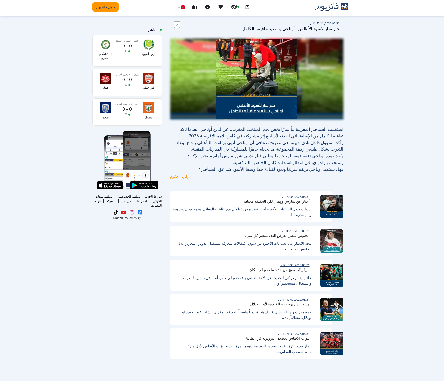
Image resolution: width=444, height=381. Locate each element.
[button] (179, 7)
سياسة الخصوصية (129, 196)
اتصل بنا (142, 201)
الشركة (111, 201)
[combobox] (183, 7)
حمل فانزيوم (105, 6)
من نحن (126, 201)
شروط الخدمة (153, 196)
